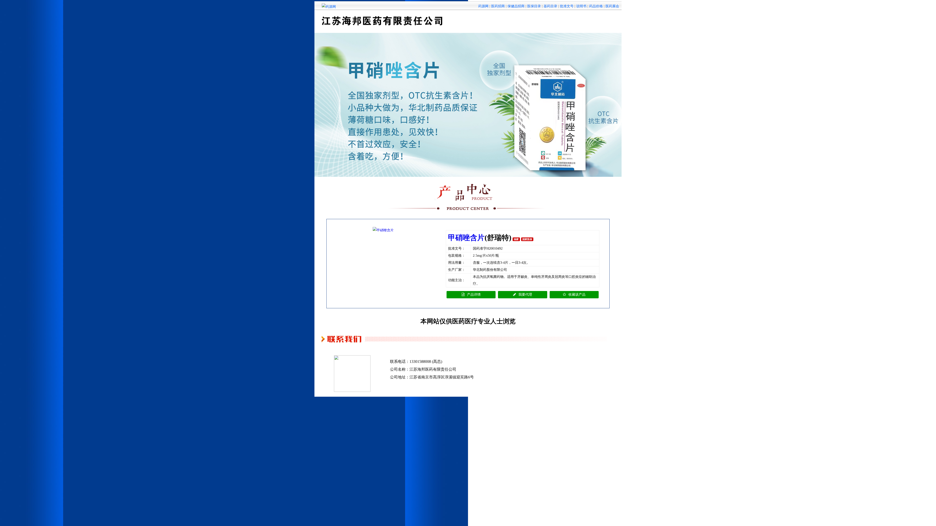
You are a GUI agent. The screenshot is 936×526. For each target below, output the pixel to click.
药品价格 (596, 6)
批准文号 (567, 6)
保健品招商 (516, 6)
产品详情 (474, 294)
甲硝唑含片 (466, 238)
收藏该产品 (576, 294)
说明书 (581, 6)
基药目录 (550, 6)
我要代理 (525, 294)
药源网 (483, 6)
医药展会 (612, 6)
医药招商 (498, 6)
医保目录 (534, 6)
